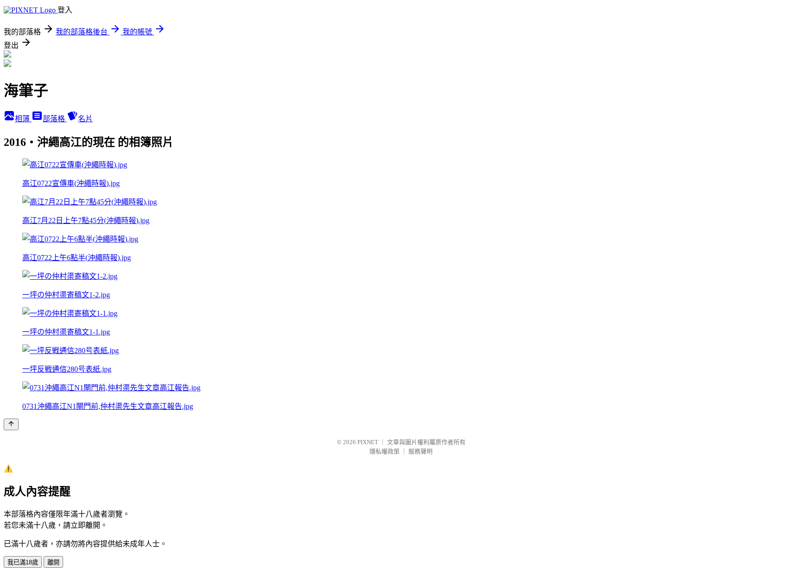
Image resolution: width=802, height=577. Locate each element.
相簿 (23, 119)
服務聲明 (420, 451)
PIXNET (367, 442)
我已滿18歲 (22, 562)
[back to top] (11, 424)
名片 (85, 119)
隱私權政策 (384, 451)
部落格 (55, 119)
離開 (53, 562)
